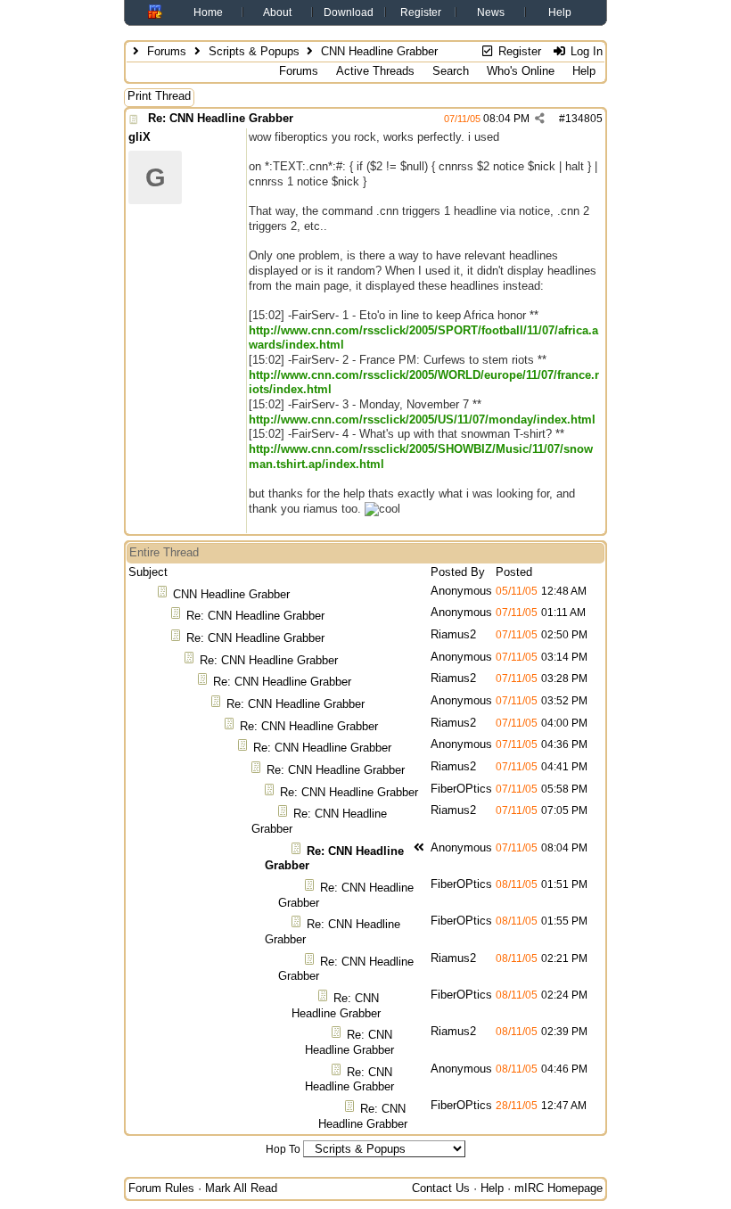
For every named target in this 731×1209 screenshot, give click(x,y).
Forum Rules (161, 1188)
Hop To (283, 1149)
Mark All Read (241, 1188)
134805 (584, 118)
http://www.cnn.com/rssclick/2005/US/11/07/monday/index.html (422, 419)
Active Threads (375, 71)
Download (349, 12)
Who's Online (520, 71)
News (491, 12)
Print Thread (159, 96)
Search (450, 71)
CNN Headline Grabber (231, 594)
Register (420, 12)
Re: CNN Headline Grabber (220, 118)
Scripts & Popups (254, 51)
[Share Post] (540, 118)
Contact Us (441, 1188)
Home (208, 12)
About (277, 12)
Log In (585, 51)
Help (559, 12)
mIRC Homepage (558, 1188)
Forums (166, 51)
